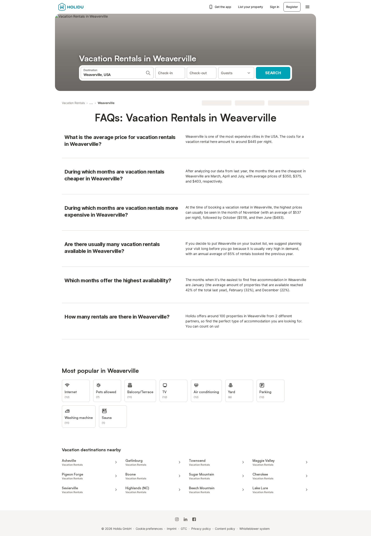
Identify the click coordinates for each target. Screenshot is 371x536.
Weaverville (106, 103)
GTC (184, 528)
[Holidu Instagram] (177, 519)
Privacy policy (201, 528)
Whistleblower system (254, 528)
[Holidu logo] (79, 7)
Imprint (171, 528)
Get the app (223, 7)
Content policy (225, 528)
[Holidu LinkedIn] (185, 519)
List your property (250, 7)
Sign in (274, 7)
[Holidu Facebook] (194, 519)
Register (292, 7)
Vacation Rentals (73, 103)
